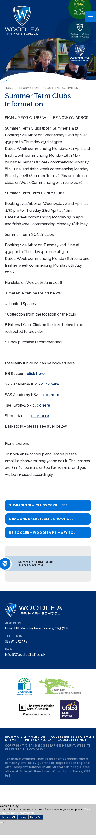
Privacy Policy (38, 740)
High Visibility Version (25, 737)
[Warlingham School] (79, 31)
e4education (34, 749)
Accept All (9, 817)
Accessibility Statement (73, 737)
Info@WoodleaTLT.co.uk (25, 655)
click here (36, 373)
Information (29, 88)
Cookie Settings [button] (72, 740)
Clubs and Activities (61, 88)
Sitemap (12, 740)
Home (9, 88)
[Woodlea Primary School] (79, 54)
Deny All (35, 817)
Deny (22, 817)
